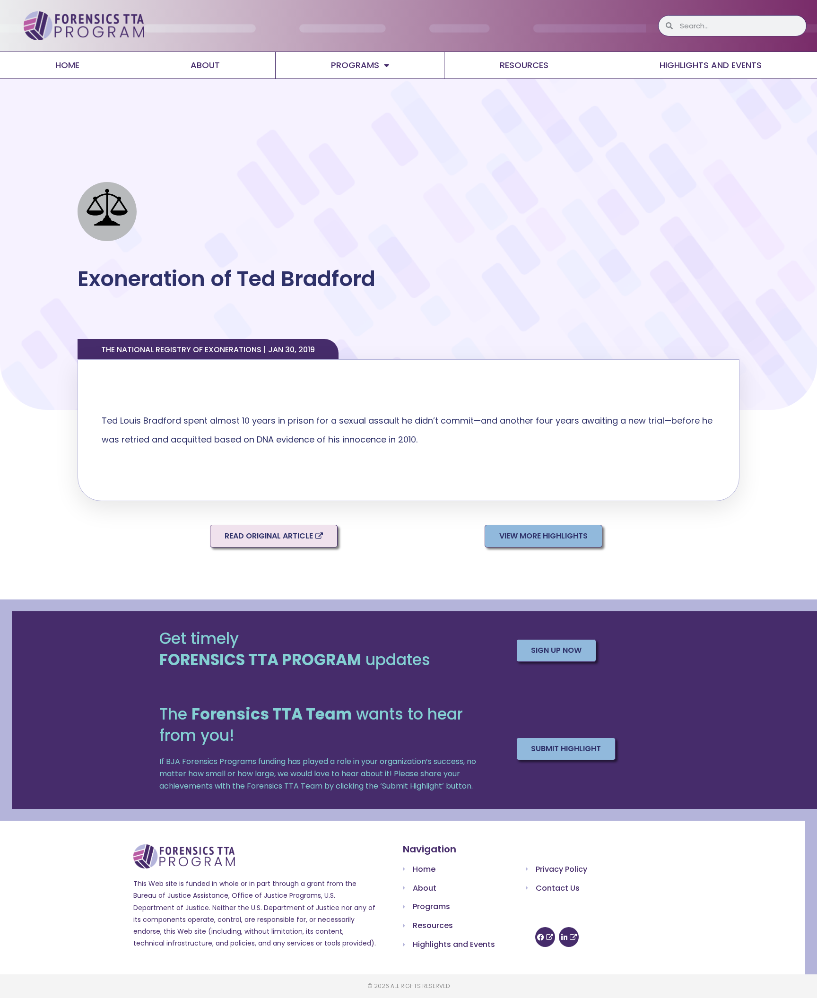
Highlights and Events (711, 65)
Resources (524, 65)
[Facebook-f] (545, 937)
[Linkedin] (569, 937)
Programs (355, 65)
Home (67, 65)
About (205, 65)
